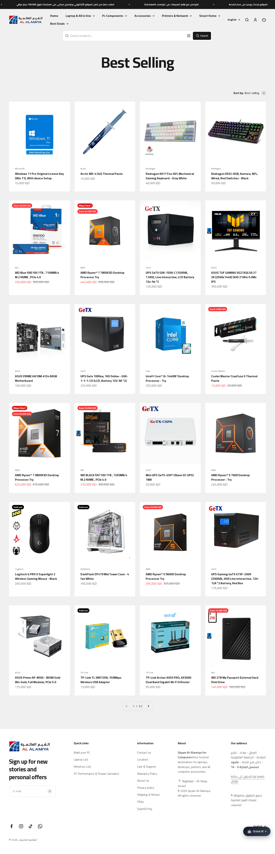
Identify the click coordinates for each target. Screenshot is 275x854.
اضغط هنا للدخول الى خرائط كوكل (248, 779)
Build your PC (82, 752)
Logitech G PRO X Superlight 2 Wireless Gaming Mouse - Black (36, 576)
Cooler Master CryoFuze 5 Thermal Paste (234, 378)
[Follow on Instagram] (21, 826)
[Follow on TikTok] (30, 826)
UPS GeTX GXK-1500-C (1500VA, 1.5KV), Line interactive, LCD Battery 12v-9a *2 (170, 277)
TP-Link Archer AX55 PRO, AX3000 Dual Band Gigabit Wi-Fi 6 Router (168, 680)
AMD (82, 268)
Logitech (19, 569)
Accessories (143, 15)
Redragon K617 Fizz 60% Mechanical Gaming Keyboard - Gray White (170, 176)
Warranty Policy (147, 773)
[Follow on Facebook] (11, 826)
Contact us (144, 752)
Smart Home (207, 15)
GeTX (148, 268)
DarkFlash (85, 569)
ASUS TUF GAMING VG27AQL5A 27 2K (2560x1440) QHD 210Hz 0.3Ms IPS (233, 277)
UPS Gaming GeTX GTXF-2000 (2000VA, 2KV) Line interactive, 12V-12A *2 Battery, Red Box (235, 578)
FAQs (140, 801)
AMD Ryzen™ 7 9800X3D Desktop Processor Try (37, 477)
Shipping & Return (148, 794)
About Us (143, 780)
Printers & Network (175, 15)
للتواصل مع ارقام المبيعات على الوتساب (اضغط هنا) (142, 4)
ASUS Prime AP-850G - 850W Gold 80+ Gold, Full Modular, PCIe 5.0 (37, 680)
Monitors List (82, 766)
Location (142, 759)
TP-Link (84, 673)
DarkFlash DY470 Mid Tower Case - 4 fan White (104, 576)
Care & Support (146, 766)
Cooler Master (218, 371)
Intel (148, 371)
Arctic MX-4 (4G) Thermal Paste (101, 173)
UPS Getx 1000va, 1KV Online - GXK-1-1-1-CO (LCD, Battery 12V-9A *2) (104, 378)
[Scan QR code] (188, 35)
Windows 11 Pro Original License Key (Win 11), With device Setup (39, 176)
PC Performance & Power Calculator (96, 773)
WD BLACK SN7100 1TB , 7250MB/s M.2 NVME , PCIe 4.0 (103, 477)
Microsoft (20, 169)
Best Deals (57, 23)
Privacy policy (145, 787)
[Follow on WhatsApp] (40, 826)
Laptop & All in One (78, 15)
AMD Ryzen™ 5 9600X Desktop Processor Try (166, 576)
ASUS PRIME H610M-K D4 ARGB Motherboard (36, 378)
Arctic (83, 169)
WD (17, 268)
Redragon (150, 169)
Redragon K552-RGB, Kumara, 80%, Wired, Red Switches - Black (234, 176)
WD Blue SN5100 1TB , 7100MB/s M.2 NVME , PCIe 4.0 (37, 275)
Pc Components (112, 15)
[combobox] (124, 36)
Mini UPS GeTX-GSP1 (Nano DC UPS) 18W (170, 477)
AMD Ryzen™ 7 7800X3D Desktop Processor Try (102, 275)
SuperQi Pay (144, 809)
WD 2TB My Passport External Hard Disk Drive (234, 680)
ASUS (214, 268)
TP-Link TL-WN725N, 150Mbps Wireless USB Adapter (100, 680)
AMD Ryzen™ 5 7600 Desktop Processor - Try (230, 477)
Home (54, 16)
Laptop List (81, 759)
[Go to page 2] (148, 706)
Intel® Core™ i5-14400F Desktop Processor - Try (167, 378)
